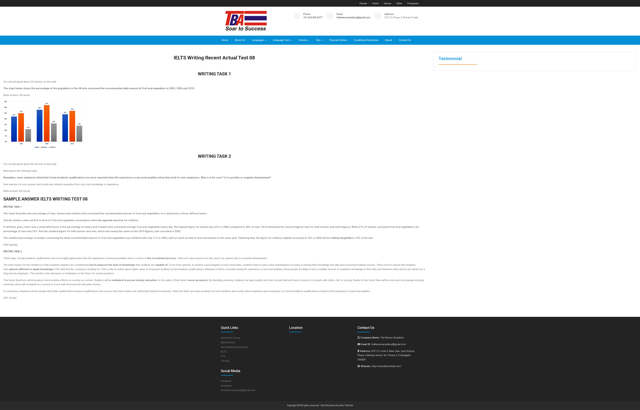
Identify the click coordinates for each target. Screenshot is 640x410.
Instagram (226, 385)
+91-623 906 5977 (312, 17)
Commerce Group (230, 337)
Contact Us (405, 40)
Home (225, 40)
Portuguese (412, 3)
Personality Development (234, 347)
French (375, 3)
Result (388, 40)
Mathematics (228, 342)
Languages (258, 40)
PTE (223, 356)
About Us (240, 40)
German (387, 3)
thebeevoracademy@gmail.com (353, 17)
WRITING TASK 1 (12, 206)
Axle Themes (346, 405)
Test (318, 40)
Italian (399, 3)
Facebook (226, 381)
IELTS (224, 351)
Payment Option (338, 40)
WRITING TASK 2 (12, 251)
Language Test (281, 40)
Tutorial (302, 40)
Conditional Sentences (366, 40)
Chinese (363, 3)
